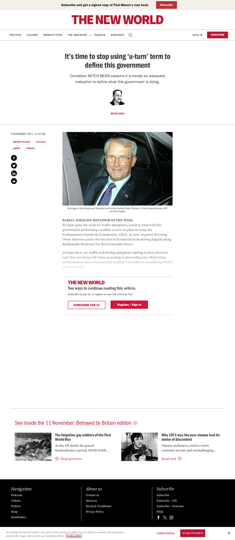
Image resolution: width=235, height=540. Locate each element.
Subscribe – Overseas (170, 506)
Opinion (30, 148)
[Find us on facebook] (158, 518)
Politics (15, 35)
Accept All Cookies (192, 533)
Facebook (14, 158)
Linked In (14, 173)
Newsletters (53, 35)
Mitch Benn (117, 113)
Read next (169, 459)
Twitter (14, 166)
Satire (16, 148)
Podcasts (117, 35)
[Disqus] (117, 361)
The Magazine (77, 35)
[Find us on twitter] (165, 518)
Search (131, 35)
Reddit (14, 181)
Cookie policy (74, 535)
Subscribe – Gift (167, 501)
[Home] (117, 19)
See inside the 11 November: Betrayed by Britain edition (73, 422)
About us (91, 501)
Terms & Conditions (98, 506)
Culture (32, 35)
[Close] (229, 533)
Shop (14, 512)
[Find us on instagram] (171, 518)
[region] (117, 533)
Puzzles (99, 35)
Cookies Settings (166, 533)
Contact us (92, 495)
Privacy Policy (95, 512)
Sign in (198, 35)
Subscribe (166, 5)
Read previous (71, 459)
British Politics (21, 142)
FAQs (160, 512)
